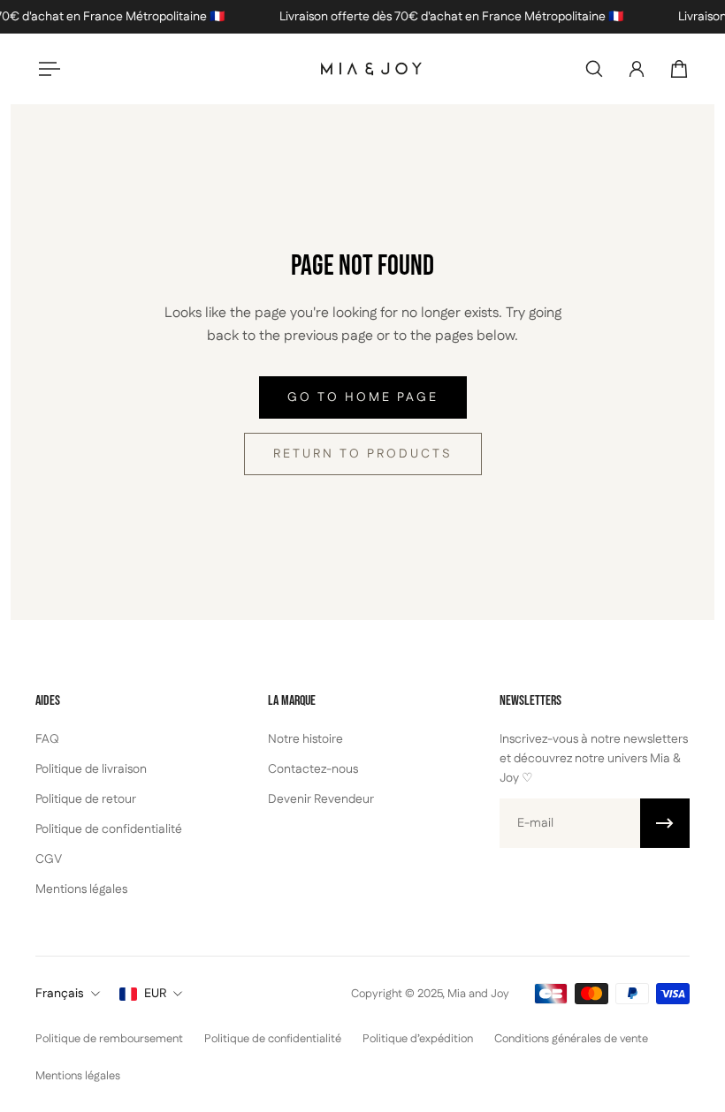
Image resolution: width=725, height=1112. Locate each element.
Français (59, 993)
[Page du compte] (636, 68)
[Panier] (679, 68)
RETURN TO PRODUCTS (363, 454)
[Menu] (46, 68)
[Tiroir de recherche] (594, 68)
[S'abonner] (665, 823)
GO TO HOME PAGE (363, 397)
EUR (155, 993)
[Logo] (371, 69)
